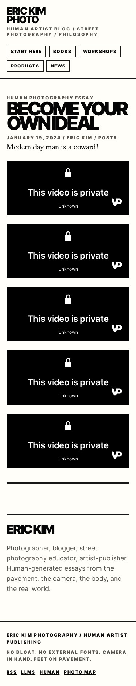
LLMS (28, 672)
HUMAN (49, 672)
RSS (12, 672)
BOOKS (62, 51)
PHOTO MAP (80, 672)
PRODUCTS (25, 66)
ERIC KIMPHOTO (26, 15)
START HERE (26, 51)
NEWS (58, 66)
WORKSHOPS (99, 51)
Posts (108, 137)
